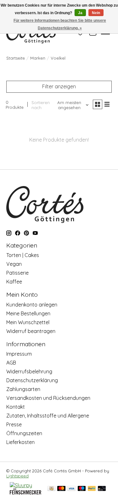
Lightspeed (17, 475)
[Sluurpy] (21, 485)
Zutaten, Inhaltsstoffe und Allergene (47, 415)
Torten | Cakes (22, 255)
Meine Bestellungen (28, 313)
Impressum (19, 354)
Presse (14, 424)
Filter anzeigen (59, 86)
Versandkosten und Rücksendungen (48, 398)
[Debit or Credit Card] (102, 489)
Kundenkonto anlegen (31, 304)
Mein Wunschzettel (27, 322)
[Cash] (51, 489)
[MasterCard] (61, 489)
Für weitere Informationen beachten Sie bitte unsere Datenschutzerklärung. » (60, 24)
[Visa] (71, 489)
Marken (37, 58)
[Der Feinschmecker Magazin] (25, 492)
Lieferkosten (20, 442)
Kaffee (14, 281)
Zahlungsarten (23, 389)
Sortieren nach (40, 105)
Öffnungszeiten (24, 433)
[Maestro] (82, 489)
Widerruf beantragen (30, 331)
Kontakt (15, 407)
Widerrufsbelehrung (29, 371)
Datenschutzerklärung (32, 380)
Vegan (14, 264)
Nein (96, 13)
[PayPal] (92, 489)
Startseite (15, 58)
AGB (11, 362)
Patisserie (17, 273)
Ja (80, 13)
